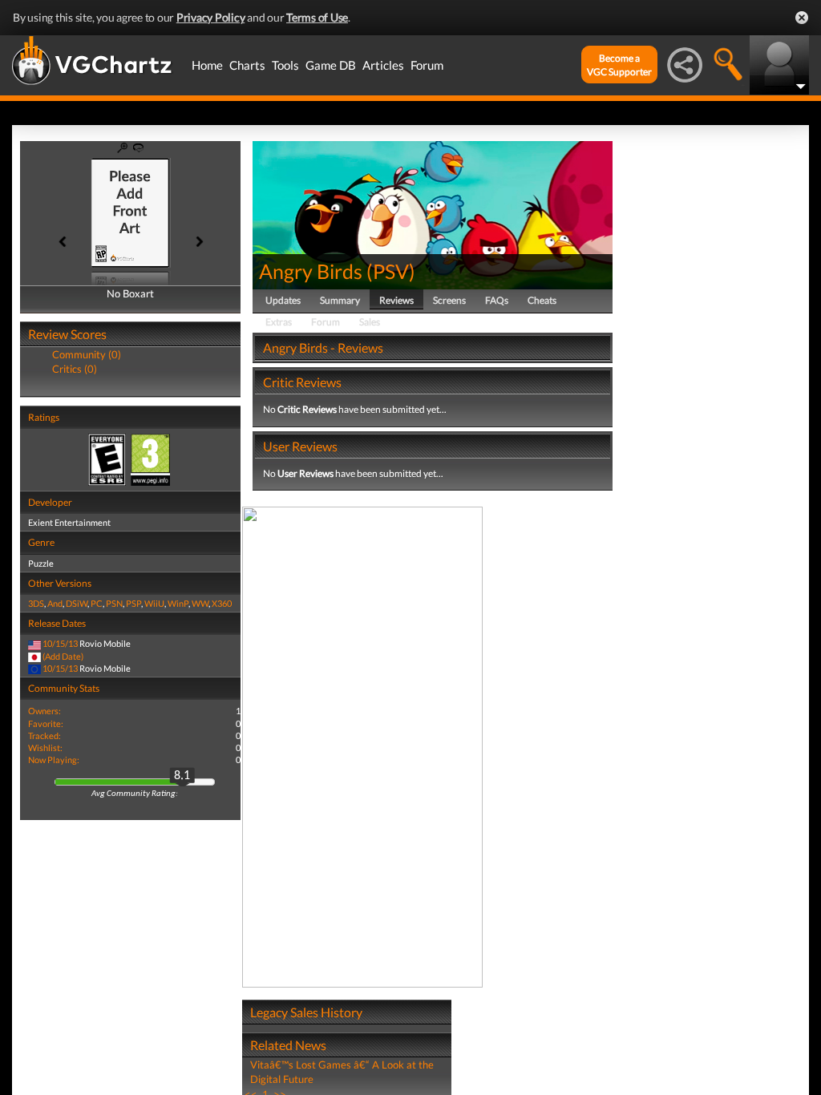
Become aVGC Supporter (619, 65)
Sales (369, 322)
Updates (283, 300)
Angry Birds (310, 271)
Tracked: (44, 735)
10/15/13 (60, 643)
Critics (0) (74, 368)
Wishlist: (45, 747)
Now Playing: (53, 759)
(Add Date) (62, 656)
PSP (133, 603)
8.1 (182, 776)
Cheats (542, 300)
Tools (285, 65)
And (55, 603)
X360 (222, 603)
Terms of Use (317, 17)
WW (200, 603)
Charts (247, 65)
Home (207, 65)
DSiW (76, 603)
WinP (178, 603)
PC (97, 603)
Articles (383, 65)
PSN (114, 603)
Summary (340, 300)
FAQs (496, 300)
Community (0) (86, 354)
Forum (426, 65)
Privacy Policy (210, 17)
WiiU (154, 603)
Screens (449, 300)
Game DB (330, 65)
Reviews (396, 300)
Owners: (44, 710)
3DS (36, 603)
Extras (278, 322)
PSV (391, 271)
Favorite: (45, 723)
